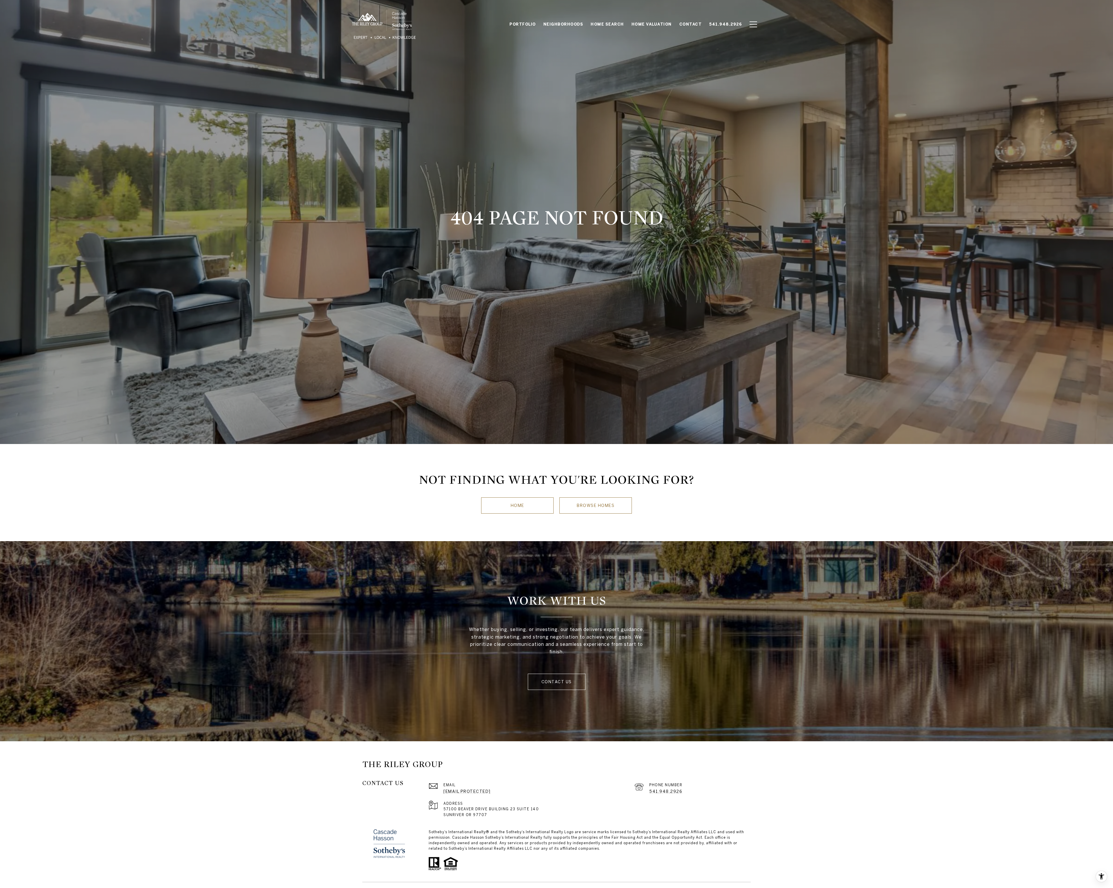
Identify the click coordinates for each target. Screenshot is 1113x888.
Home (517, 505)
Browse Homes (595, 505)
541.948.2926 (665, 791)
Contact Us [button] (556, 681)
